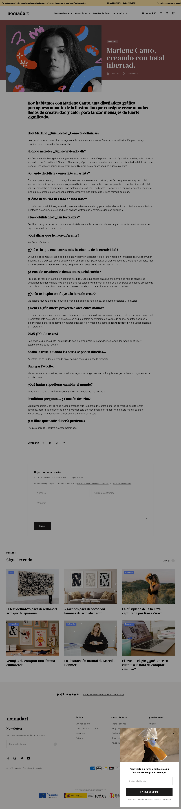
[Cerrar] (173, 733)
